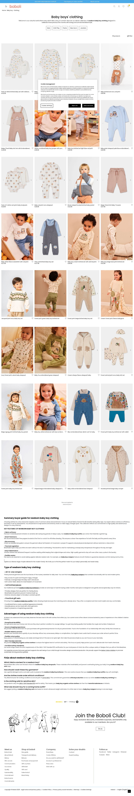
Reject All (74, 105)
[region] (67, 95)
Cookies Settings (47, 105)
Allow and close (88, 105)
